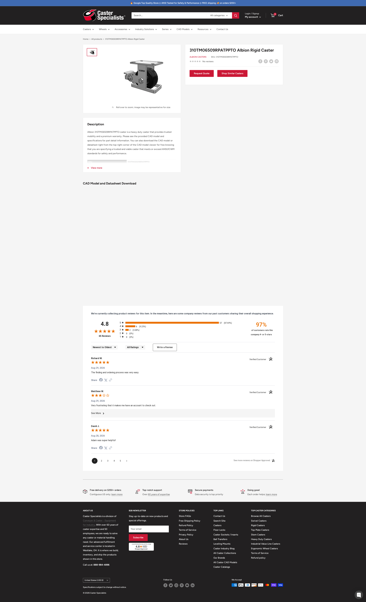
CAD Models (183, 29)
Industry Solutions (144, 29)
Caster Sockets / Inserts (225, 534)
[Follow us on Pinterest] (182, 585)
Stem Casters (258, 534)
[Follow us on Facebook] (165, 585)
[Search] (235, 15)
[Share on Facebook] (260, 61)
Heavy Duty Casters (261, 539)
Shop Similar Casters (232, 73)
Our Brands (219, 557)
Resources (203, 29)
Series (165, 29)
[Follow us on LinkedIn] (193, 585)
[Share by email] (277, 61)
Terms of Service (187, 530)
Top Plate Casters (260, 530)
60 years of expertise (159, 494)
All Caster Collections (224, 553)
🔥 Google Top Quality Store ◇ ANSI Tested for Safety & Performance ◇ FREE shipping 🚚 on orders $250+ (183, 3)
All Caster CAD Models (225, 562)
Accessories (121, 29)
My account (252, 16)
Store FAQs (185, 516)
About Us (183, 539)
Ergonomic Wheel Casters (264, 548)
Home (85, 39)
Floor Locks (219, 530)
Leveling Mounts (221, 543)
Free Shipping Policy (189, 520)
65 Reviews (108, 336)
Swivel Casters (258, 520)
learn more (117, 494)
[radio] (183, 323)
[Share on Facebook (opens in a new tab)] (101, 380)
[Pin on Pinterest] (266, 61)
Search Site (219, 520)
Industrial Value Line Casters (265, 543)
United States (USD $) (94, 580)
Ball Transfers (220, 539)
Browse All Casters (260, 516)
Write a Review (165, 347)
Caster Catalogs (221, 567)
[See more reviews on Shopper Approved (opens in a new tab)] (110, 380)
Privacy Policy (186, 534)
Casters (87, 29)
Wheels (103, 29)
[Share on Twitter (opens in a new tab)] (106, 380)
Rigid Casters (258, 525)
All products (96, 39)
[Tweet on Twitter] (271, 61)
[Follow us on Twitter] (171, 585)
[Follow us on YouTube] (187, 585)
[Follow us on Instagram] (176, 585)
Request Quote (201, 73)
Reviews (183, 543)
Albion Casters (198, 57)
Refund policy (258, 557)
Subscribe (138, 537)
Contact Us (222, 29)
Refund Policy (186, 525)
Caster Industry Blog (223, 548)
